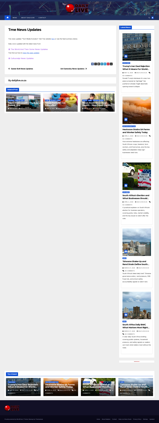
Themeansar (39, 419)
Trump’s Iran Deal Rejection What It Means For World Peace (136, 69)
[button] (149, 18)
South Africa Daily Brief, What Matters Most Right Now (135, 327)
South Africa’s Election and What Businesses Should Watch (135, 198)
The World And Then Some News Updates (29, 49)
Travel (22, 100)
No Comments (127, 75)
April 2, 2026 (129, 202)
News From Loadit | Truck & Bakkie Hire (23, 104)
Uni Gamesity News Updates (72, 69)
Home (47, 100)
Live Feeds (11, 100)
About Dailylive (28, 18)
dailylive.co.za (19, 80)
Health (85, 100)
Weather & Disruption (129, 126)
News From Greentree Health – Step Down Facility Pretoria (97, 105)
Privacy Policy (137, 419)
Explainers (126, 192)
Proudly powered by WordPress (14, 419)
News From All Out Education (55, 104)
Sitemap (145, 419)
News (15, 18)
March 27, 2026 (129, 268)
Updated (152, 419)
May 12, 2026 (128, 72)
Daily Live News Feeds (125, 419)
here (53, 39)
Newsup (31, 419)
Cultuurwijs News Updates (22, 58)
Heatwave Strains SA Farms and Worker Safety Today (60, 385)
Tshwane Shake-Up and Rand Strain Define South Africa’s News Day (135, 264)
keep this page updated (31, 53)
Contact (42, 18)
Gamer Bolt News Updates (22, 69)
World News (126, 63)
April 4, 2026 (129, 136)
